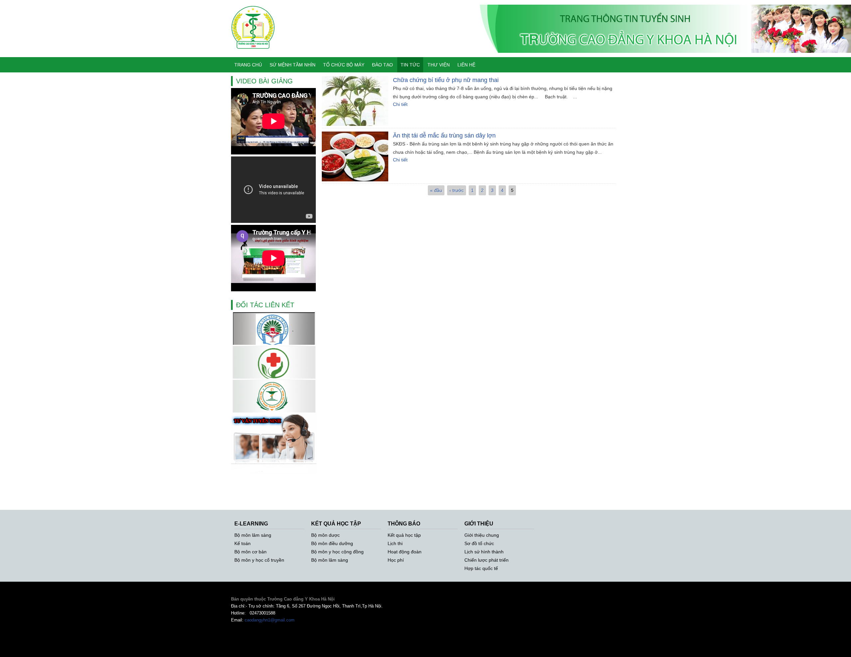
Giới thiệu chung (481, 535)
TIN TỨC (410, 64)
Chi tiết (400, 104)
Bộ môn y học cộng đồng (337, 551)
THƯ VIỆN (438, 64)
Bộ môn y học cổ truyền (259, 560)
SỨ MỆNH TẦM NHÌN (292, 64)
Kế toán (242, 543)
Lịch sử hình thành (484, 551)
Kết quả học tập (404, 535)
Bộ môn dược (325, 535)
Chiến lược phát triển (486, 560)
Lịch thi (395, 543)
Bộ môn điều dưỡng (332, 543)
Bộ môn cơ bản (250, 551)
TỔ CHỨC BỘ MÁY (343, 64)
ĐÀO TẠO (382, 64)
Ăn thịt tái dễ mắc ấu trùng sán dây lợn (444, 135)
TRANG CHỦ (248, 64)
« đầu (436, 190)
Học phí (396, 560)
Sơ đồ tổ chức (479, 543)
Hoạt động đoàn (405, 551)
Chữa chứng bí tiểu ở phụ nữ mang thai (446, 80)
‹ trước (456, 190)
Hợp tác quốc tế (481, 568)
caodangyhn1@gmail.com (270, 619)
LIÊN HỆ (466, 64)
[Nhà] (253, 53)
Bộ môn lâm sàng (252, 535)
